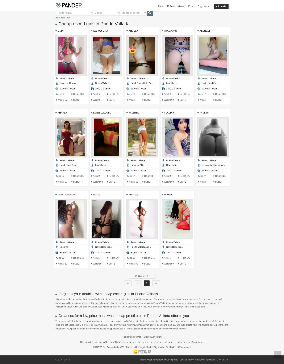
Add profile (221, 6)
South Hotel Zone (68, 165)
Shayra (133, 194)
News (143, 359)
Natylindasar (66, 194)
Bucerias (64, 247)
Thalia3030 (170, 31)
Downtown (171, 165)
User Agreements (195, 342)
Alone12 (205, 31)
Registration (203, 6)
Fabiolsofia (100, 31)
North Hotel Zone (210, 83)
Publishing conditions (205, 359)
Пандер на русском (152, 337)
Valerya (134, 112)
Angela (133, 31)
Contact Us (222, 359)
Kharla (62, 112)
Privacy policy (171, 359)
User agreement (155, 359)
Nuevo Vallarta (102, 83)
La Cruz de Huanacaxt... (213, 165)
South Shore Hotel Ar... (142, 83)
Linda (96, 194)
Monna (168, 194)
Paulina (204, 112)
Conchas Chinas (68, 83)
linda (61, 31)
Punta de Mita (137, 165)
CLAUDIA (169, 112)
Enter (190, 6)
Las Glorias (171, 83)
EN (159, 6)
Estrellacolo (102, 112)
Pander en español (132, 337)
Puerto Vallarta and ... (141, 247)
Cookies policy (186, 359)
